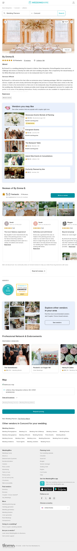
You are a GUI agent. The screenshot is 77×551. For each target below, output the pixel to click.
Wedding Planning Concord (10, 402)
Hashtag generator (8, 507)
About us (5, 456)
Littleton (24, 8)
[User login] (73, 2)
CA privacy (5, 480)
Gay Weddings (6, 497)
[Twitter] (46, 498)
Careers (4, 464)
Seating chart (44, 467)
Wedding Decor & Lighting (60, 438)
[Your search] (5, 21)
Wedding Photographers (9, 431)
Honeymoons (6, 520)
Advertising (5, 469)
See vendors (57, 322)
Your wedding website (46, 453)
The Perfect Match (24, 419)
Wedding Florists (64, 431)
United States (49, 508)
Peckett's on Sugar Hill (42, 368)
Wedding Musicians (44, 438)
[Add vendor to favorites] (71, 21)
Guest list (43, 458)
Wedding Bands (60, 435)
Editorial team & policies (9, 458)
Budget (42, 461)
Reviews (4, 492)
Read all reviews (37, 271)
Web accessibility (7, 483)
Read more (6, 94)
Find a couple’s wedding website (12, 527)
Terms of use (6, 472)
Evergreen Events (32, 130)
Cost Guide (43, 472)
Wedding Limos (31, 438)
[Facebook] (41, 498)
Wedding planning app (8, 504)
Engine (42, 469)
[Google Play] (60, 490)
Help (41, 475)
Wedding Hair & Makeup (36, 431)
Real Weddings (6, 518)
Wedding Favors (45, 441)
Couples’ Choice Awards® (10, 495)
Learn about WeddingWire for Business (13, 533)
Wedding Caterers (51, 431)
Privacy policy (6, 475)
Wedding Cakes (20, 438)
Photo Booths (49, 435)
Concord (17, 8)
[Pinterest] (50, 498)
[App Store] (46, 490)
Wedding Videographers (9, 435)
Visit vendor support (8, 536)
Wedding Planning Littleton (27, 402)
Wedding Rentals (38, 435)
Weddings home (7, 453)
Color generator (7, 515)
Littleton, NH (40, 60)
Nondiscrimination (7, 461)
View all (67, 50)
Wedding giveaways (8, 509)
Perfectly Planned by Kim (35, 169)
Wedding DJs (23, 431)
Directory (5, 489)
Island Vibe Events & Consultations (38, 156)
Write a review (63, 195)
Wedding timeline (7, 512)
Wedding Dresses (7, 438)
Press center (6, 467)
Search (61, 13)
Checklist (42, 456)
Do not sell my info (8, 477)
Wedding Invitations (8, 441)
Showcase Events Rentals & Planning (39, 115)
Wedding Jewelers (32, 441)
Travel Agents (20, 441)
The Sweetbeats (10, 368)
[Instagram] (54, 498)
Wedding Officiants (24, 435)
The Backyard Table (33, 143)
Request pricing (38, 412)
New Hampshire (7, 8)
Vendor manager (45, 464)
